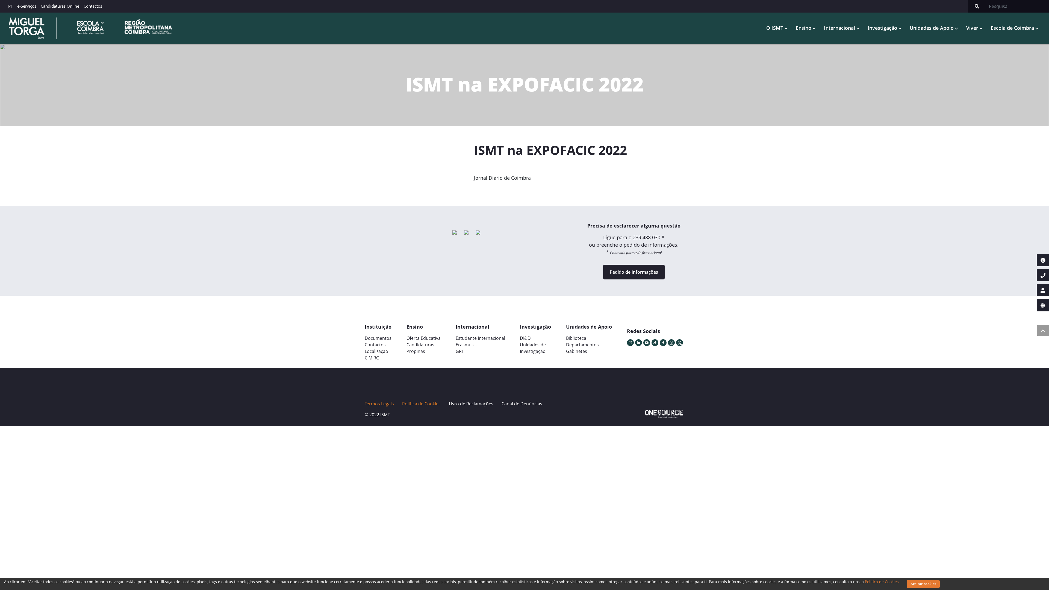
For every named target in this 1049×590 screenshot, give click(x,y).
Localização (376, 351)
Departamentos (582, 345)
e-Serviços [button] (26, 6)
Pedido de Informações (634, 272)
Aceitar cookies (923, 583)
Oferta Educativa (423, 338)
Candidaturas (420, 345)
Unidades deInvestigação (533, 348)
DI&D (525, 338)
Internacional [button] (840, 28)
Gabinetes (576, 351)
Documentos (378, 338)
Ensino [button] (804, 28)
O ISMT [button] (775, 28)
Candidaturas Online (60, 6)
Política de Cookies (882, 581)
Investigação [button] (883, 28)
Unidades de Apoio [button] (932, 28)
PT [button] (10, 6)
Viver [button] (973, 28)
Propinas (415, 351)
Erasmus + (466, 345)
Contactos (93, 6)
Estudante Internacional (480, 338)
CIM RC (372, 358)
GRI (459, 351)
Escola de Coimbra (1013, 28)
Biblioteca (576, 338)
